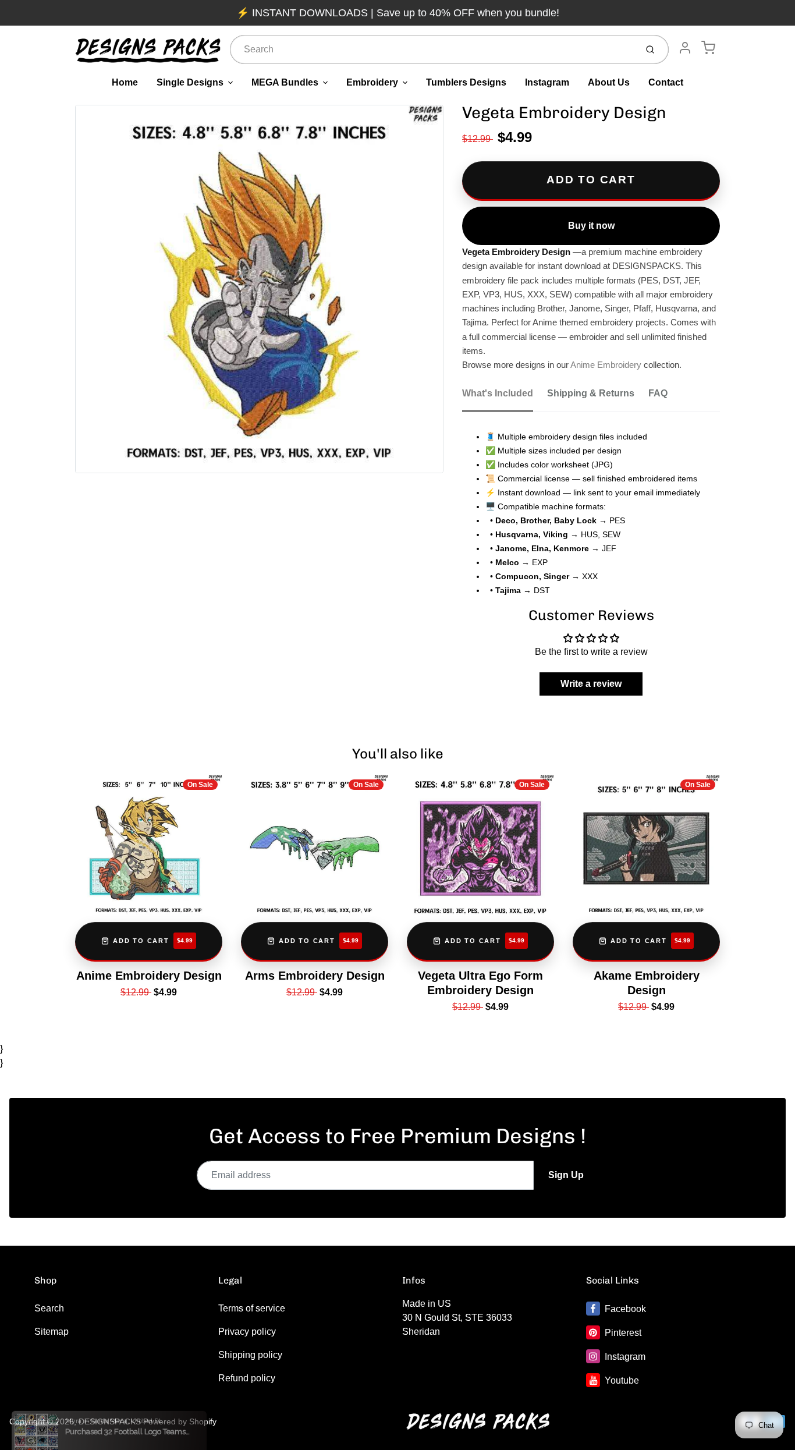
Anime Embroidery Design (149, 975)
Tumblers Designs (466, 82)
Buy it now (591, 226)
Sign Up (566, 1175)
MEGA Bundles (284, 82)
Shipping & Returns (590, 393)
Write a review (591, 684)
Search (49, 1308)
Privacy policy (247, 1331)
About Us (609, 82)
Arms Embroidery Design (315, 975)
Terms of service (251, 1308)
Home (125, 82)
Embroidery (372, 82)
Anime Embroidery (605, 365)
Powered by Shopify (180, 1421)
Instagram (547, 82)
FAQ (658, 393)
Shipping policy (250, 1355)
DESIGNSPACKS (110, 1421)
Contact (665, 82)
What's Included (497, 393)
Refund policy (246, 1378)
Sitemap (51, 1331)
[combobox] (432, 49)
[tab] (504, 397)
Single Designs (190, 82)
